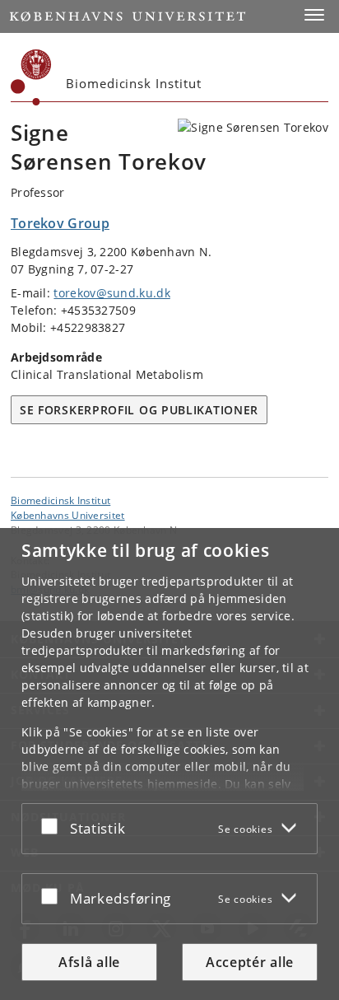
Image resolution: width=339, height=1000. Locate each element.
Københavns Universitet (68, 514)
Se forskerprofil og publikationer (139, 410)
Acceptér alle (250, 962)
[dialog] (169, 764)
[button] (314, 15)
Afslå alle (89, 962)
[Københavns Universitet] (31, 77)
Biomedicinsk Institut (60, 500)
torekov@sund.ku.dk (111, 293)
